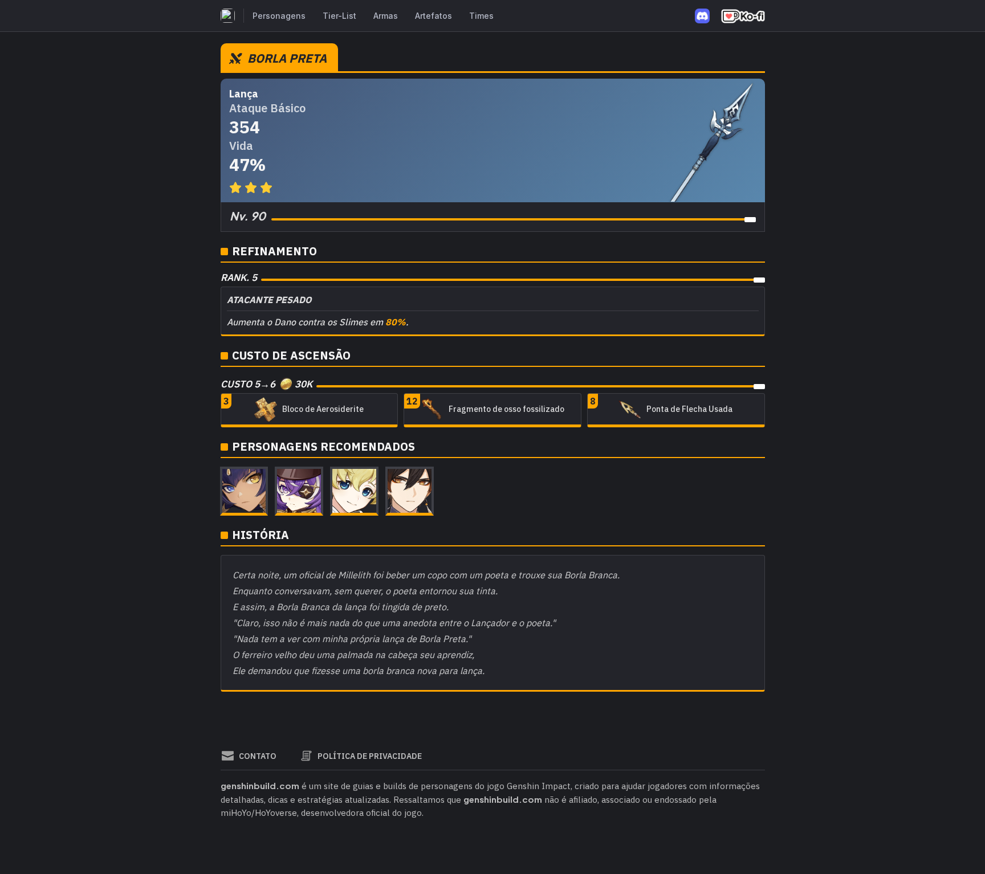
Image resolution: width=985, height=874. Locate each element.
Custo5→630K (266, 384)
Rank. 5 (239, 277)
